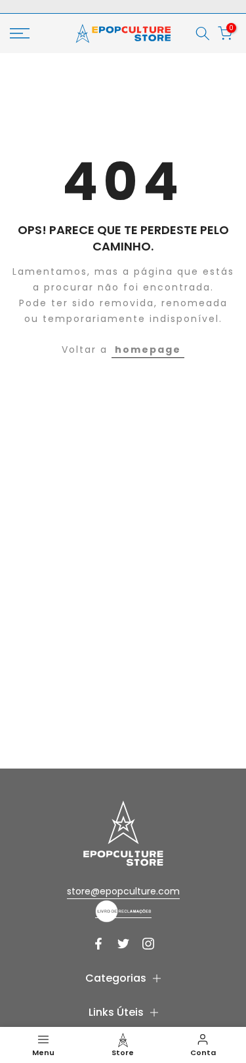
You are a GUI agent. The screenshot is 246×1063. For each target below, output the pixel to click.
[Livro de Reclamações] (123, 911)
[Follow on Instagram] (148, 944)
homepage (148, 349)
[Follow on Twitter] (123, 944)
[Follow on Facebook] (98, 944)
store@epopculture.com (123, 891)
